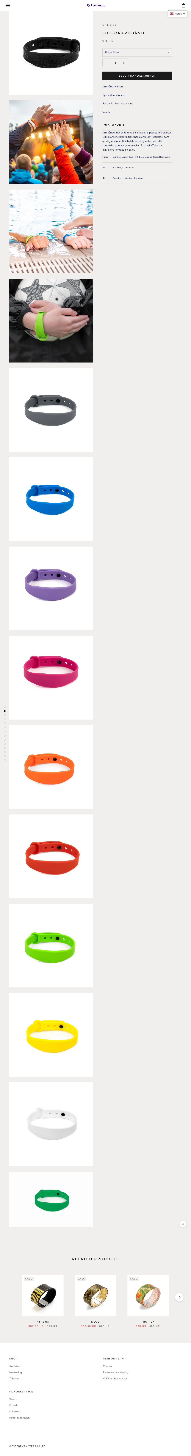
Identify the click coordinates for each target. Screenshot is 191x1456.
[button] (177, 13)
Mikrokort (15, 1411)
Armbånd (14, 1366)
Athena (43, 1321)
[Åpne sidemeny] (8, 5)
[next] (179, 1297)
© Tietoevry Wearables (27, 1446)
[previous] (11, 1297)
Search (13, 1399)
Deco (95, 1321)
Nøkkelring (15, 1372)
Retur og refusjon (19, 1417)
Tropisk (148, 1321)
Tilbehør (14, 1378)
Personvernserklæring (116, 1372)
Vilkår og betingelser (115, 1378)
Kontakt (13, 1405)
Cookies (107, 1366)
